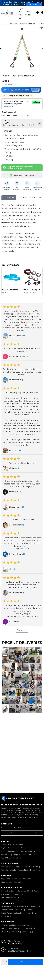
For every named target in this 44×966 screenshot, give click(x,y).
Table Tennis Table (8, 870)
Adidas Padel (19, 913)
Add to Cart (25, 961)
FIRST (34, 90)
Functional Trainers (8, 851)
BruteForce (23, 906)
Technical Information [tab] (30, 198)
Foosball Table (23, 870)
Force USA (19, 910)
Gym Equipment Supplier (11, 894)
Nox (28, 913)
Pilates (14, 879)
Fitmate (29, 910)
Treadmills (5, 844)
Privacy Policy (6, 928)
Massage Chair (25, 879)
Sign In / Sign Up (21, 13)
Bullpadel (36, 913)
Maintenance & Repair (10, 897)
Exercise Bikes (17, 844)
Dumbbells (32, 855)
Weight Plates (6, 858)
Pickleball (26, 867)
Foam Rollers (6, 882)
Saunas (17, 882)
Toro (14, 906)
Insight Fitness (6, 913)
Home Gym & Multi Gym (27, 851)
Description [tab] (8, 198)
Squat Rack (6, 855)
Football (35, 867)
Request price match (24, 175)
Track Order (28, 13)
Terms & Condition (8, 925)
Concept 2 (34, 906)
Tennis (17, 867)
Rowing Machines (28, 848)
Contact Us (15, 932)
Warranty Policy (24, 925)
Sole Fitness (6, 906)
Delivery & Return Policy (23, 928)
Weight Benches (19, 855)
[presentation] (1, 48)
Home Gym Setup (8, 891)
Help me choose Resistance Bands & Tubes (21, 168)
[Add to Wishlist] (41, 28)
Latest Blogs (26, 932)
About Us (5, 932)
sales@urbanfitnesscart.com (20, 951)
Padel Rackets (7, 867)
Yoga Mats (5, 879)
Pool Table (36, 870)
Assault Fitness (7, 910)
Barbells (17, 858)
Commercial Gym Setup (27, 891)
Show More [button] (22, 630)
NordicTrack (6, 916)
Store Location (32, 4)
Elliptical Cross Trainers (10, 848)
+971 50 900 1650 (15, 944)
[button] (22, 321)
